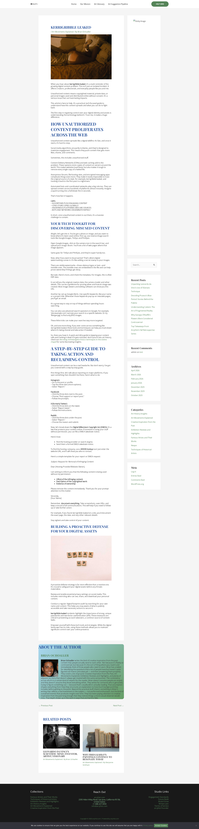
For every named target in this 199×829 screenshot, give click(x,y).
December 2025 (137, 387)
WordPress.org (137, 484)
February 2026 (137, 378)
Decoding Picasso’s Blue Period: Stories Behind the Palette (142, 299)
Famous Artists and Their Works (43, 797)
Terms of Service (162, 806)
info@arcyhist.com (99, 806)
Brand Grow (163, 801)
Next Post (118, 705)
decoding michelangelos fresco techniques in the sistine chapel (79, 340)
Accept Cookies (161, 825)
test (141, 352)
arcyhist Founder (161, 808)
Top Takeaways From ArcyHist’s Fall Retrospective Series (143, 330)
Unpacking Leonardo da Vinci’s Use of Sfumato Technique (141, 288)
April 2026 (135, 370)
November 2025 (138, 391)
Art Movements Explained (62, 31)
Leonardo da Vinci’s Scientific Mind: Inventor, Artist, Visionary (60, 754)
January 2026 (136, 383)
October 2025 (137, 395)
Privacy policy (148, 825)
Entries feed (136, 476)
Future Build (163, 799)
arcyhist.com (99, 797)
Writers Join (164, 803)
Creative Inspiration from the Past (44, 808)
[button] (160, 4)
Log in (133, 471)
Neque (134, 445)
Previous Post (46, 705)
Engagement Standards (159, 797)
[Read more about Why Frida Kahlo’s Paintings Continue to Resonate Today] (101, 737)
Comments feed (138, 480)
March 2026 (136, 374)
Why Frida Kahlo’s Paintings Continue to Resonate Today (97, 757)
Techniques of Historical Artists (43, 799)
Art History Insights (139, 413)
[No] (196, 825)
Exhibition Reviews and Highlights (44, 801)
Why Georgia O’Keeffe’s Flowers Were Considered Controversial (142, 318)
